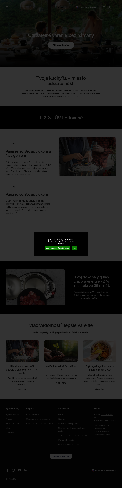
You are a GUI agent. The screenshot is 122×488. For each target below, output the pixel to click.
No (75, 248)
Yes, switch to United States (57, 248)
